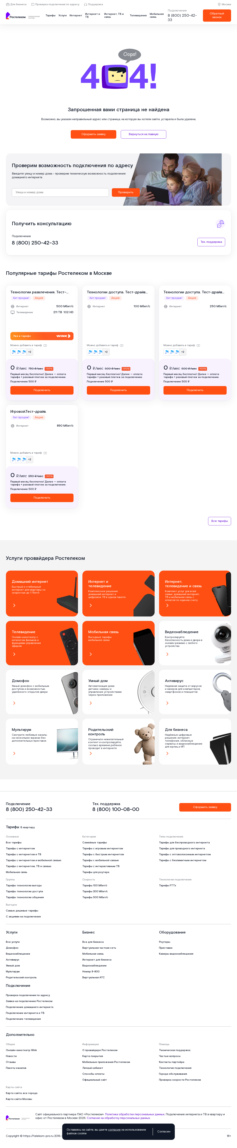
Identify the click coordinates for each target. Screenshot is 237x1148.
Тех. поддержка (211, 242)
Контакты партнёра (171, 1062)
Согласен (163, 1132)
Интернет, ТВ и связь (114, 15)
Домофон (12, 947)
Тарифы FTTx (167, 885)
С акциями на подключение (23, 916)
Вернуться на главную (143, 134)
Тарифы (51, 15)
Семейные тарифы (94, 842)
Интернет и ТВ (92, 15)
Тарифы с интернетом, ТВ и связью (28, 866)
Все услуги (13, 942)
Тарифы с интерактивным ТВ (101, 866)
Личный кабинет (92, 1068)
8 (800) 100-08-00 (115, 809)
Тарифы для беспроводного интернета (184, 842)
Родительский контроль (21, 977)
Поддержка (95, 4)
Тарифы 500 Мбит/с (95, 897)
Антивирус (12, 959)
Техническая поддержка (174, 1050)
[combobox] (60, 192)
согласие (114, 1130)
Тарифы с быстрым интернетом (103, 854)
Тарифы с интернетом (20, 848)
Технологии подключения (175, 1068)
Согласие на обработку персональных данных (118, 1118)
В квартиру (28, 827)
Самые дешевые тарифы (22, 910)
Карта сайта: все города (21, 1093)
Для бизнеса (18, 4)
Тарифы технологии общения (25, 897)
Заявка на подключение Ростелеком (29, 1001)
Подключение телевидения (23, 1019)
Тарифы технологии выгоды (24, 885)
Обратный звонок (217, 15)
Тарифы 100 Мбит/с (94, 885)
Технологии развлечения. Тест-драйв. (38, 292)
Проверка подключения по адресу (57, 4)
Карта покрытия (92, 1056)
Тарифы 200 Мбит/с (95, 891)
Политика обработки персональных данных (134, 1114)
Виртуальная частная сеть (99, 947)
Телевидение (138, 15)
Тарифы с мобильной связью (100, 860)
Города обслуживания (173, 1073)
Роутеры (164, 942)
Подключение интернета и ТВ (25, 1013)
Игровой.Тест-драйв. (28, 411)
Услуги (63, 15)
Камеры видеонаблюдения (176, 953)
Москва (226, 4)
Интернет (76, 15)
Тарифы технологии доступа (24, 891)
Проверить (125, 192)
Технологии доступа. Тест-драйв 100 (116, 292)
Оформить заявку (93, 134)
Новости (11, 1056)
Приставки (165, 947)
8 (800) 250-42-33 (182, 17)
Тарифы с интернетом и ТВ (23, 854)
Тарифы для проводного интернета (182, 848)
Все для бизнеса (93, 942)
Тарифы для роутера (95, 872)
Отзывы (11, 1062)
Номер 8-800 (91, 971)
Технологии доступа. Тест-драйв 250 (192, 292)
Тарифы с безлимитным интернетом (182, 860)
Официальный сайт (94, 1079)
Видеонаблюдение (18, 953)
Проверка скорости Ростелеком (180, 1079)
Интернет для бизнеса (96, 959)
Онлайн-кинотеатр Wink (21, 1050)
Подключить (42, 390)
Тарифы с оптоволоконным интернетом (185, 854)
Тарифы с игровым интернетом (102, 848)
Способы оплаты (93, 1073)
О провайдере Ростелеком (99, 1050)
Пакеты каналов (16, 1068)
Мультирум (13, 971)
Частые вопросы (170, 1056)
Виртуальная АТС (93, 977)
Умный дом (13, 965)
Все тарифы (219, 521)
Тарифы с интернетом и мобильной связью (33, 860)
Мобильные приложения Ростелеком (106, 1062)
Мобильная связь (157, 15)
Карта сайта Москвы (19, 1099)
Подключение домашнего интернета (29, 1007)
